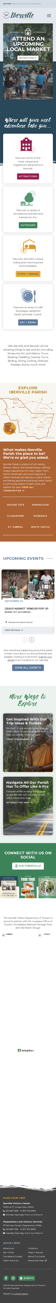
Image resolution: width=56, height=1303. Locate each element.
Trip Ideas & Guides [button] (12, 1256)
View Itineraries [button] (17, 739)
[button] (18, 15)
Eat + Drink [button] (8, 1252)
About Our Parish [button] (36, 1256)
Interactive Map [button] (17, 802)
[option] (28, 601)
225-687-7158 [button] (12, 1229)
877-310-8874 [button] (29, 1211)
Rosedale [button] (40, 515)
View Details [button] (12, 630)
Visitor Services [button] (11, 1260)
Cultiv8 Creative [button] (20, 1294)
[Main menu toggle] (49, 16)
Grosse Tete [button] (15, 504)
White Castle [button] (40, 527)
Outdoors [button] (33, 1248)
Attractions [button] (8, 1248)
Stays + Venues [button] (35, 1252)
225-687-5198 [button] (12, 1211)
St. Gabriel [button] (15, 527)
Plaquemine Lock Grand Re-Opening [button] (26, 4)
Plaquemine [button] (15, 515)
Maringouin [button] (40, 504)
